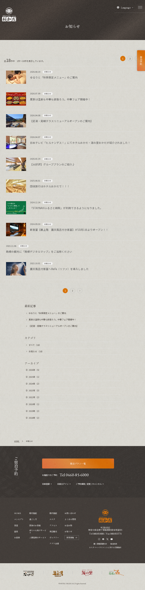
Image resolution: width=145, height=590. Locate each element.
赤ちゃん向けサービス (37, 531)
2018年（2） (35, 417)
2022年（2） (35, 397)
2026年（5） (35, 369)
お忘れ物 (68, 525)
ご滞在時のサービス (37, 537)
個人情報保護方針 (100, 543)
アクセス (53, 525)
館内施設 (33, 513)
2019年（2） (35, 410)
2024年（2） (35, 383)
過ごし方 (33, 519)
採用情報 (70, 537)
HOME (17, 513)
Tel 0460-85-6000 (74, 475)
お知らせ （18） (36, 351)
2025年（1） (35, 376)
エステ (52, 519)
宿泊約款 (113, 543)
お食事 (17, 537)
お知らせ (68, 531)
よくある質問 (70, 519)
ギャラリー (54, 537)
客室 (16, 525)
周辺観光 (53, 531)
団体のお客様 (35, 525)
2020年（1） (35, 404)
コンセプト (19, 519)
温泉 (16, 531)
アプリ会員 (54, 543)
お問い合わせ (70, 513)
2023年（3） (35, 390)
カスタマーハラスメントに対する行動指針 (105, 547)
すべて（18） (35, 344)
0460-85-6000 (98, 533)
